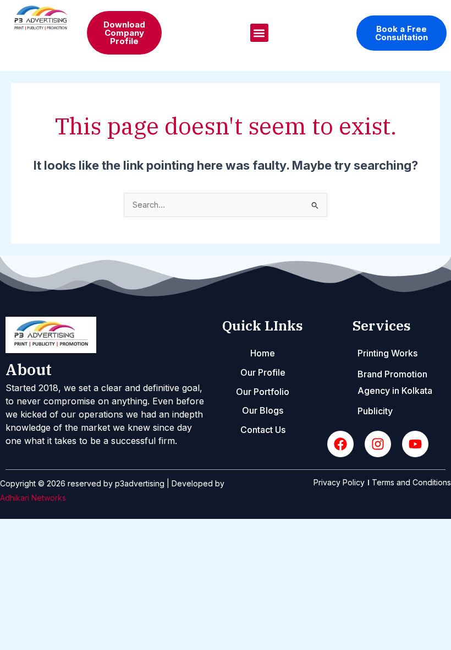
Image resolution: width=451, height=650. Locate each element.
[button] (259, 33)
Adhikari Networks (33, 497)
